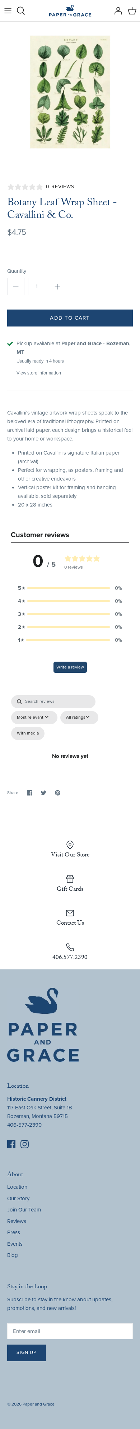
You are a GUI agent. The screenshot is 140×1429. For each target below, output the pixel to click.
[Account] (116, 11)
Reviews (16, 1221)
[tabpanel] (70, 728)
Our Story (18, 1198)
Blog (12, 1255)
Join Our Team (24, 1209)
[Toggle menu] (8, 11)
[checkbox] (28, 733)
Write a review (70, 667)
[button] (70, 588)
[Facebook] (11, 1144)
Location (17, 1187)
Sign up (27, 1352)
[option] (70, 92)
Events (15, 1244)
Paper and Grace (39, 1404)
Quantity (16, 271)
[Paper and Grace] (70, 11)
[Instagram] (24, 1144)
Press (13, 1232)
